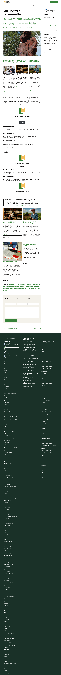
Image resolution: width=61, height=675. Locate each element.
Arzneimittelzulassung (8, 413)
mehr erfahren (5, 234)
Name (6, 301)
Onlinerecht (30, 23)
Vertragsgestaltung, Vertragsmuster (47, 452)
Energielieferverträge (7, 450)
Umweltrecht (6, 617)
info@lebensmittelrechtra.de (38, 2)
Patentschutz (6, 568)
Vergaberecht (6, 624)
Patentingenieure (7, 566)
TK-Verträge (6, 614)
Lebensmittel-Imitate (7, 511)
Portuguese (5, 350)
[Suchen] (57, 31)
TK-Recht (5, 612)
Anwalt (29, 18)
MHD (5, 539)
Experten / (45, 27)
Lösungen (36, 5)
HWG (5, 479)
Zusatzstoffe (23, 27)
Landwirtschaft (6, 509)
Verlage (5, 628)
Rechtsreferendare (7, 587)
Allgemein (25, 18)
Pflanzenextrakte (31, 377)
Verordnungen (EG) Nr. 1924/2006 (9, 645)
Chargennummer (7, 429)
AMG (5, 395)
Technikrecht (6, 607)
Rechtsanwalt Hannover (45, 438)
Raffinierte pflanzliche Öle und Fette (13, 24)
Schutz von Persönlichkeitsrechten (10, 596)
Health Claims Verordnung (32, 358)
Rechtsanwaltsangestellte (8, 582)
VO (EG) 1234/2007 (7, 649)
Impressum (43, 351)
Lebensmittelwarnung (45, 413)
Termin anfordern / (47, 25)
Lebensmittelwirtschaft (8, 521)
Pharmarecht (12, 288)
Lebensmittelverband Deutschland (47, 411)
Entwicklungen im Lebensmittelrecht (11, 261)
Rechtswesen (6, 589)
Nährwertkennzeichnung (8, 546)
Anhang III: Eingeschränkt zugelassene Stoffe (11, 398)
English (19, 343)
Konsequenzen (31, 284)
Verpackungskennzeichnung (29, 382)
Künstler (5, 505)
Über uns (42, 349)
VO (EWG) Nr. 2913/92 (7, 656)
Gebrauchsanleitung (7, 463)
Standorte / (49, 27)
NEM (32, 376)
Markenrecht (5, 23)
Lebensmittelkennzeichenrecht (29, 367)
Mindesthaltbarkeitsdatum (8, 541)
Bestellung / (53, 27)
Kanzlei (5, 493)
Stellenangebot (6, 603)
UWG (5, 623)
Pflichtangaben (5, 24)
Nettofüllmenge (18, 23)
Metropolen (6, 537)
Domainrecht (6, 442)
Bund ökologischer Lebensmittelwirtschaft (48, 392)
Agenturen (6, 381)
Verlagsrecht (6, 630)
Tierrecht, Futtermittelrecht (46, 368)
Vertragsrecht (37, 288)
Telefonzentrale (21, 24)
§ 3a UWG (12, 18)
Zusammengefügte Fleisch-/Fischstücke (15, 27)
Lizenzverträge (6, 528)
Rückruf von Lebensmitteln (29, 288)
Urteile (26, 24)
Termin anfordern (54, 2)
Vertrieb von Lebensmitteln (32, 383)
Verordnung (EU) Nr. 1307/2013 (9, 643)
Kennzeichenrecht (36, 20)
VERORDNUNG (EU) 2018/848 (9, 642)
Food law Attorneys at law (45, 400)
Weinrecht (5, 290)
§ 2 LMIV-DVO (5, 18)
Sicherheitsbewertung (8, 599)
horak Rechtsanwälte (45, 435)
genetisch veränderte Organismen (16, 20)
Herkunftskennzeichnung (8, 477)
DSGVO (22, 19)
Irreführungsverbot (7, 488)
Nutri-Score (6, 557)
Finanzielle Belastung (12, 284)
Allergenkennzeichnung (8, 390)
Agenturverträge (7, 382)
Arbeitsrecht (6, 404)
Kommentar (7, 306)
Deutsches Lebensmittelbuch (10, 19)
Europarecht (43, 359)
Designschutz (6, 437)
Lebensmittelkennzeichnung (29, 5)
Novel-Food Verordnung (24, 23)
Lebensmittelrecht (7, 518)
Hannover (6, 468)
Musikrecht (6, 543)
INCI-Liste (5, 482)
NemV (5, 550)
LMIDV (35, 22)
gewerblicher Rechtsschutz (8, 466)
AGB (16, 338)
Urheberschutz (6, 619)
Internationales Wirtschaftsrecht (46, 463)
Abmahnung (6, 377)
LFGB (32, 22)
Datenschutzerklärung (45, 354)
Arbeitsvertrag (6, 407)
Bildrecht (5, 426)
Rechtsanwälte (6, 580)
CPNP (5, 433)
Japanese (5, 353)
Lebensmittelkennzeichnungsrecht (26, 22)
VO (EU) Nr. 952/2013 (7, 654)
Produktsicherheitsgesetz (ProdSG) (10, 573)
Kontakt (42, 347)
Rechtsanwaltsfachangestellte (9, 584)
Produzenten (6, 575)
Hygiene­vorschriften (7, 481)
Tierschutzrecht (7, 610)
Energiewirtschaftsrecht (8, 452)
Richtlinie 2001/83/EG (7, 591)
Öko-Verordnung (7, 559)
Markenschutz (6, 536)
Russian (5, 358)
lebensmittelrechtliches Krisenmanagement (20, 286)
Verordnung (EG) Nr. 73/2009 (9, 638)
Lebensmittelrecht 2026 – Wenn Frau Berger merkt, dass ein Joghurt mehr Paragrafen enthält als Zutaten (9, 62)
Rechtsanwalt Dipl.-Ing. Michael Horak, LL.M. (23, 205)
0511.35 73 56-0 (46, 2)
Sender (5, 598)
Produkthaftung (7, 571)
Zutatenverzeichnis (31, 27)
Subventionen (6, 605)
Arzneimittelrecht (7, 411)
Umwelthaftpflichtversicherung (9, 615)
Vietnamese (5, 354)
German (16, 342)
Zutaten (27, 27)
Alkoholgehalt (19, 18)
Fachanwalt (6, 454)
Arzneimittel (6, 409)
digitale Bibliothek (18, 19)
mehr (4, 91)
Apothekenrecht (32, 18)
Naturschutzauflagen (7, 548)
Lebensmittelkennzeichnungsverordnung (11, 516)
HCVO (18, 284)
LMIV (36, 373)
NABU (42, 378)
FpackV (5, 461)
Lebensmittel (30, 363)
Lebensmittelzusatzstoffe (8, 523)
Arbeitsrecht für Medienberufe (9, 406)
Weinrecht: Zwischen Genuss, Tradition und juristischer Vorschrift (21, 61)
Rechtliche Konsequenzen (20, 288)
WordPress (10, 673)
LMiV (36, 22)
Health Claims (24, 20)
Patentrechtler (43, 430)
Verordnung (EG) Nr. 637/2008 (31, 24)
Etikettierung (33, 355)
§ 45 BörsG (6, 370)
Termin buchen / (53, 25)
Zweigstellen (6, 670)
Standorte (22, 122)
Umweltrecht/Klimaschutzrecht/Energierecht (49, 445)
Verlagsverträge (7, 631)
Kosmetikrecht (36, 284)
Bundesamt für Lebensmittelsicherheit (47, 393)
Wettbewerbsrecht (6, 27)
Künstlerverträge (7, 507)
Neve (1, 673)
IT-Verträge (6, 491)
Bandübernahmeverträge (8, 422)
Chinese (5, 357)
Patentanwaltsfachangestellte (9, 564)
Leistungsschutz (7, 525)
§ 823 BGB (6, 374)
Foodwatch (43, 402)
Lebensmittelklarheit (44, 405)
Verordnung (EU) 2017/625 (8, 640)
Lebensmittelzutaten (32, 286)
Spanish (5, 346)
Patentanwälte (35, 23)
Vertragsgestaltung (7, 647)
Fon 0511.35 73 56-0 (22, 195)
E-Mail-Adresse (19, 301)
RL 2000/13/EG (6, 592)
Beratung (4, 19)
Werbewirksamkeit (25, 386)
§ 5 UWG (15, 18)
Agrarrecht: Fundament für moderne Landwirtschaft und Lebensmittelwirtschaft (34, 61)
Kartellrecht (6, 495)
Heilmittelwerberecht (7, 473)
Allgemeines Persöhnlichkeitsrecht (10, 393)
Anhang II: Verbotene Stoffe (8, 397)
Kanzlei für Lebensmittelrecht (9, 5)
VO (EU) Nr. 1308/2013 (7, 652)
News (42, 345)
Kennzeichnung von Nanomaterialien (10, 498)
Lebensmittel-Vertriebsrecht (29, 364)
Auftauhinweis (37, 18)
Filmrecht (5, 459)
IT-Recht (5, 489)
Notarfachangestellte (7, 553)
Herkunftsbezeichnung (30, 20)
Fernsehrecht (6, 457)
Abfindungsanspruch (7, 375)
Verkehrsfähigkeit (7, 626)
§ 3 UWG (9, 18)
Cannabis (5, 428)
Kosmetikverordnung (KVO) (8, 504)
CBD (30, 355)
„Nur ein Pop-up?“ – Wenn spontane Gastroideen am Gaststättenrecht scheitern (30, 244)
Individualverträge (7, 484)
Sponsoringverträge (7, 601)
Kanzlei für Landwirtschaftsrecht (46, 361)
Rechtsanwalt (6, 578)
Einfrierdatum (26, 19)
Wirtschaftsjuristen (7, 661)
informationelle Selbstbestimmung (10, 486)
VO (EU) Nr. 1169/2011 (7, 651)
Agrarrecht (6, 384)
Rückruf (5, 594)
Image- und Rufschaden (23, 284)
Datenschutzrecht (7, 435)
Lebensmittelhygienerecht (8, 286)
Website (29, 301)
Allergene (22, 18)
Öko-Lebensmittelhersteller (46, 414)
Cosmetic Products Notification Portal (10, 431)
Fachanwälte (9, 20)
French (5, 345)
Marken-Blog (43, 421)
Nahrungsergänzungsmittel (11, 23)
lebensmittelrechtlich (7, 520)
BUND (42, 390)
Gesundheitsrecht (44, 373)
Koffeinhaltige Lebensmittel (7, 22)
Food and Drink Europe (45, 398)
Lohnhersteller (6, 288)
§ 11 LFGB (5, 363)
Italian (5, 348)
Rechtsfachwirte (7, 585)
